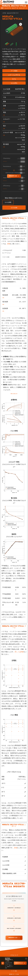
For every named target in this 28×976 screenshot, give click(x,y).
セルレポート (23, 8)
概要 (2, 8)
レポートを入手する (14, 75)
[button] (20, 24)
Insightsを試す (19, 963)
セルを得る (14, 83)
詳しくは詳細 (19, 652)
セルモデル (7, 8)
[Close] (26, 959)
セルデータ (15, 8)
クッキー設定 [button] (14, 970)
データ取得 (14, 71)
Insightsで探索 (13, 937)
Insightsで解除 (13, 176)
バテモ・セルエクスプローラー (10, 13)
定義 (4, 108)
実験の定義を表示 (14, 393)
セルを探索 (8, 202)
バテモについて (14, 955)
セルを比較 (14, 207)
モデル (14, 79)
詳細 (8, 244)
